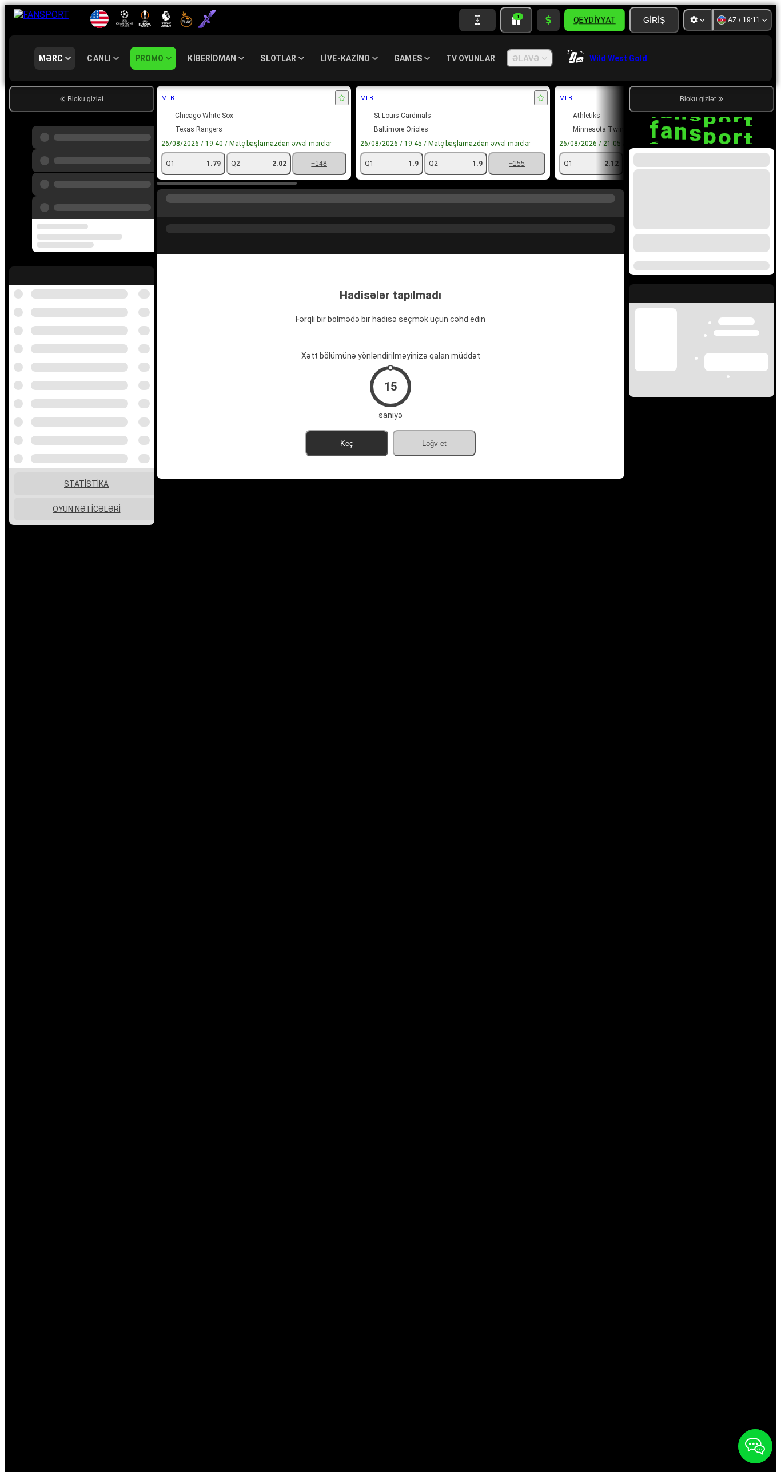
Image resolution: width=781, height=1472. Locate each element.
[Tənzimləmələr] (697, 20)
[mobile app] (477, 20)
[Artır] (548, 20)
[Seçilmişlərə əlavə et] (342, 97)
